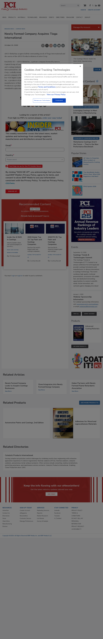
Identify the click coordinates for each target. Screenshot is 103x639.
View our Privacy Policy (56, 94)
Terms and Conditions (47, 87)
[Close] (80, 66)
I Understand (59, 100)
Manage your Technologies (42, 100)
